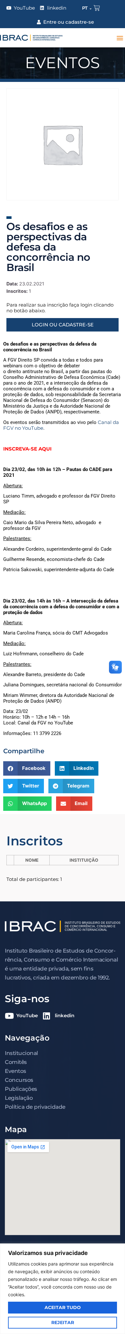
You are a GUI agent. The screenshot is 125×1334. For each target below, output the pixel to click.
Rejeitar (62, 1322)
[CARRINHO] (96, 8)
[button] (119, 38)
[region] (62, 1288)
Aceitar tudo (63, 1307)
